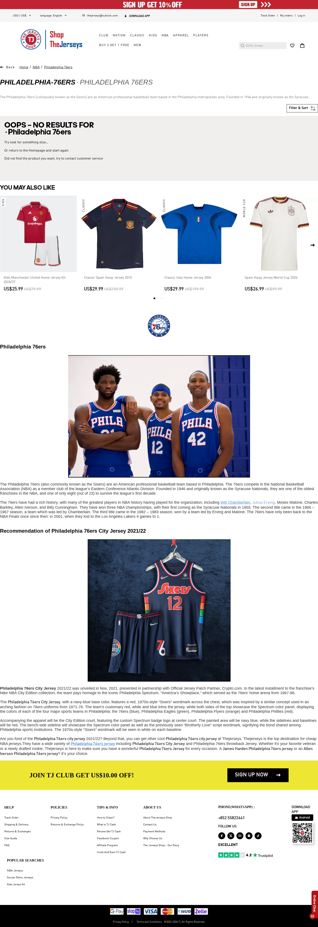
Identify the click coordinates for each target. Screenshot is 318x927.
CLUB (103, 35)
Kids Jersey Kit (16, 884)
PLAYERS (200, 35)
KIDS (153, 35)
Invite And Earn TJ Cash (111, 852)
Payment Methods (154, 831)
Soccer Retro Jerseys (20, 877)
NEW (137, 45)
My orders (286, 15)
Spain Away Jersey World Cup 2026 (271, 278)
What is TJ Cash (106, 824)
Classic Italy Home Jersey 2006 (187, 278)
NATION (119, 35)
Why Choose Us (152, 838)
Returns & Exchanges (17, 831)
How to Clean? (105, 817)
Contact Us (149, 824)
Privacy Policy (59, 817)
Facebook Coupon (108, 838)
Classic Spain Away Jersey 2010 (108, 278)
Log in (301, 15)
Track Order (268, 15)
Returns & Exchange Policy (67, 824)
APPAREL (181, 35)
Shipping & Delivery (16, 824)
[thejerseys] (55, 39)
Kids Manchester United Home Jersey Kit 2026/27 (35, 280)
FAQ (6, 845)
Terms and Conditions (149, 922)
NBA (165, 35)
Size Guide (10, 838)
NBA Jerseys (15, 870)
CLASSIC (137, 35)
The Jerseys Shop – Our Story (161, 845)
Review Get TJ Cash (109, 831)
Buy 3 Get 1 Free (114, 45)
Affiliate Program (107, 845)
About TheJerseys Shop (157, 817)
